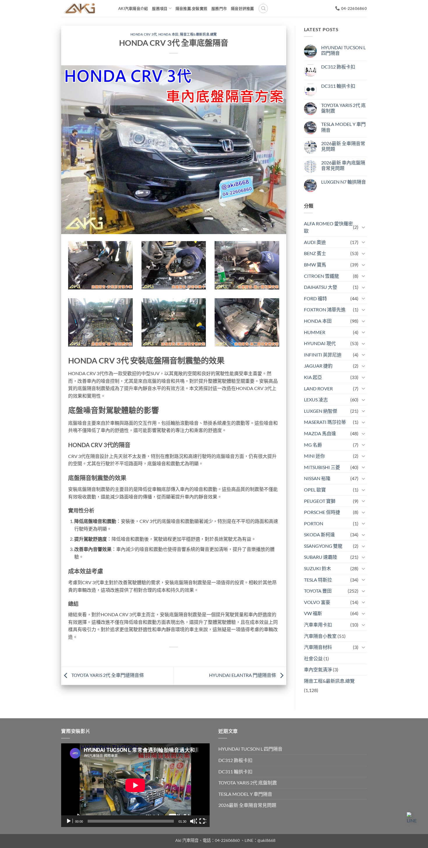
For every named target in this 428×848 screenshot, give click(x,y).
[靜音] (193, 821)
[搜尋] (263, 8)
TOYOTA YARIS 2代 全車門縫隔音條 (107, 675)
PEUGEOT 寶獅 (319, 501)
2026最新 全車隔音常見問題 (343, 146)
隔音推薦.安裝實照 (191, 8)
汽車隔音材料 (318, 647)
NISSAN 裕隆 (317, 478)
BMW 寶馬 (315, 264)
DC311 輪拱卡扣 (338, 86)
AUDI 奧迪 (315, 242)
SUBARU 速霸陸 (320, 557)
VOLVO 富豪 (317, 602)
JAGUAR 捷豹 (318, 365)
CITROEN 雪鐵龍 (321, 276)
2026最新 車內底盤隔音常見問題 (343, 165)
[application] (135, 785)
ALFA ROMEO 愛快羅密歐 (328, 227)
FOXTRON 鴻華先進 (325, 309)
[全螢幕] (202, 821)
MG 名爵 (313, 444)
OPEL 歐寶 (315, 489)
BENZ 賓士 (315, 253)
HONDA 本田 (168, 34)
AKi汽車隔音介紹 (133, 8)
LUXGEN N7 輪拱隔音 (343, 182)
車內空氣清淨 (318, 669)
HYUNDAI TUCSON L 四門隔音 (343, 50)
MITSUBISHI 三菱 (322, 467)
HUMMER (314, 332)
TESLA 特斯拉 (318, 579)
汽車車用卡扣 (318, 624)
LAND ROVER (318, 388)
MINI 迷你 (314, 456)
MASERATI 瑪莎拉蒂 (325, 422)
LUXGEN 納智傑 (320, 411)
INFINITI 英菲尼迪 (323, 354)
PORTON (313, 523)
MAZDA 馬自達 (320, 433)
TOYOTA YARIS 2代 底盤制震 (343, 107)
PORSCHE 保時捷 (322, 512)
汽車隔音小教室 (320, 636)
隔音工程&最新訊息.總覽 (198, 34)
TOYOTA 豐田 (318, 591)
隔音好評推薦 (242, 8)
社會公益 (313, 658)
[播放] (69, 821)
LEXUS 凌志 (316, 399)
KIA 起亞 (313, 377)
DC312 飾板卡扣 (338, 66)
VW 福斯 (313, 613)
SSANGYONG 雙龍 (323, 546)
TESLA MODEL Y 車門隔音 (343, 126)
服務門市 (219, 8)
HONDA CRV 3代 (143, 34)
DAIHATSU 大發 (320, 287)
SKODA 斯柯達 (319, 534)
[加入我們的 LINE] (414, 819)
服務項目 (159, 8)
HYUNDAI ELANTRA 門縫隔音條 (243, 675)
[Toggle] (363, 227)
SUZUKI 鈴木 (317, 568)
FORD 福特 (315, 298)
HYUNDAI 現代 (320, 343)
